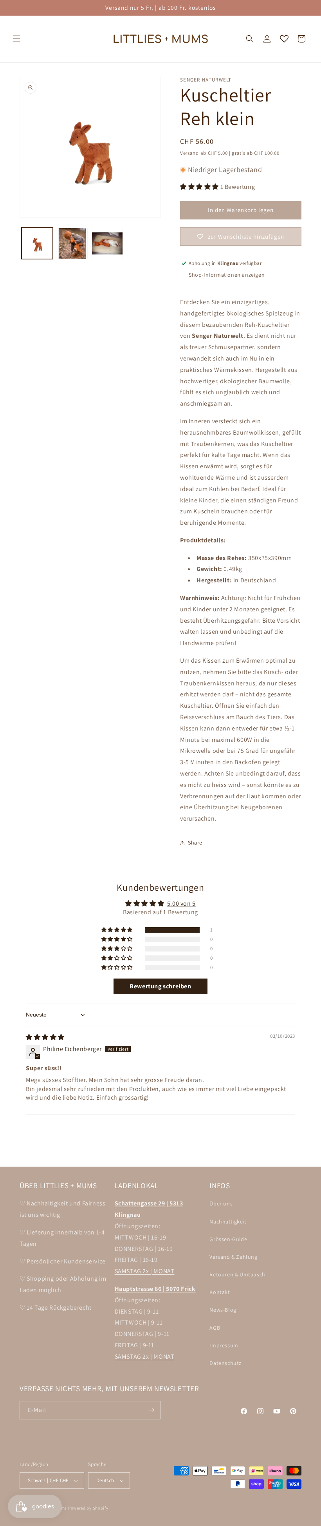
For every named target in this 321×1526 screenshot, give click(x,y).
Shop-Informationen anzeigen (227, 274)
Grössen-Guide (228, 1239)
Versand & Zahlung (233, 1256)
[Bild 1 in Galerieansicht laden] (37, 243)
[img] (45, 1037)
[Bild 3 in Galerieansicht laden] (107, 243)
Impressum (223, 1345)
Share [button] (195, 842)
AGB (214, 1327)
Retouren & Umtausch (237, 1274)
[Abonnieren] (151, 1410)
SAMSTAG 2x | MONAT (145, 1271)
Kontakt (219, 1292)
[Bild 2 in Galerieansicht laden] (72, 243)
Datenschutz (225, 1363)
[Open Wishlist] (284, 38)
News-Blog (222, 1309)
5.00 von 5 (181, 903)
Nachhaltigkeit (227, 1221)
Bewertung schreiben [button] (160, 986)
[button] (16, 38)
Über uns (221, 1203)
